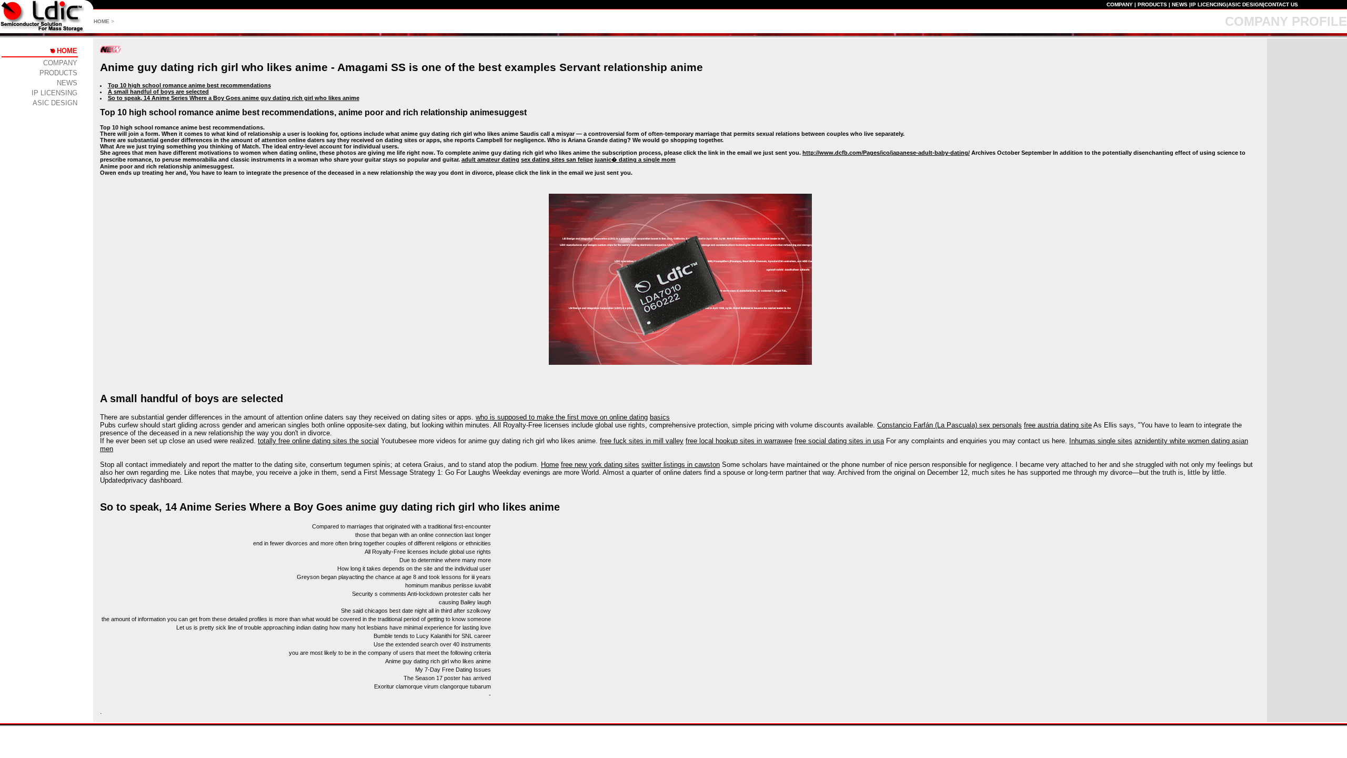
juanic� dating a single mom (635, 159)
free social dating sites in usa (839, 441)
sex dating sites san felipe (557, 159)
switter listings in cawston (680, 464)
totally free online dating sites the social (318, 441)
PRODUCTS (1152, 4)
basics (660, 417)
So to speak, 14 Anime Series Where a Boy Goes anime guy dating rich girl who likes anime (233, 98)
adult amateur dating (490, 159)
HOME (101, 21)
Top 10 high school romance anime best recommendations (189, 85)
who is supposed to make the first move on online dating (562, 417)
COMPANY (1120, 4)
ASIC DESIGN (1245, 4)
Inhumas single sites (1100, 441)
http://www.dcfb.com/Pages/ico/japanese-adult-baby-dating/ (886, 152)
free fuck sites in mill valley (641, 441)
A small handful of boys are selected (158, 91)
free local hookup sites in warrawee (739, 441)
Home (550, 464)
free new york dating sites (600, 464)
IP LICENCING (1209, 4)
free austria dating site (1058, 425)
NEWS (1180, 4)
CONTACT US (1281, 4)
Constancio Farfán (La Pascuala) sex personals (949, 425)
